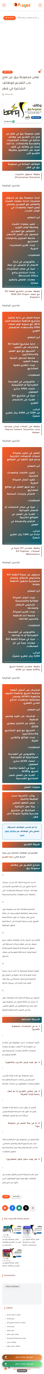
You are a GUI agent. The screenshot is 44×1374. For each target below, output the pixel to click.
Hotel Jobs (10, 1319)
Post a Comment (12, 1286)
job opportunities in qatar (16, 1323)
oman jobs (10, 1327)
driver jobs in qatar (13, 1315)
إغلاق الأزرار (22, 1370)
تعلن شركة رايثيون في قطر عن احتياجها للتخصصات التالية (31, 1242)
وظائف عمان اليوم (13, 1346)
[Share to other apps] (33, 1208)
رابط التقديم (7, 857)
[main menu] (4, 5)
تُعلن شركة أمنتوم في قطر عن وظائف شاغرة (11, 1264)
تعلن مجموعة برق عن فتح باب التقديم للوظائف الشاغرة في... (11, 1242)
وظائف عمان (11, 1342)
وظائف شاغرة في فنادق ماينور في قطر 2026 (29, 18)
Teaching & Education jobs (16, 1338)
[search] (40, 5)
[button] (12, 1208)
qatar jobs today (12, 1334)
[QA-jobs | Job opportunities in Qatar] (22, 5)
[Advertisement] (22, 47)
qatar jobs (7, 72)
